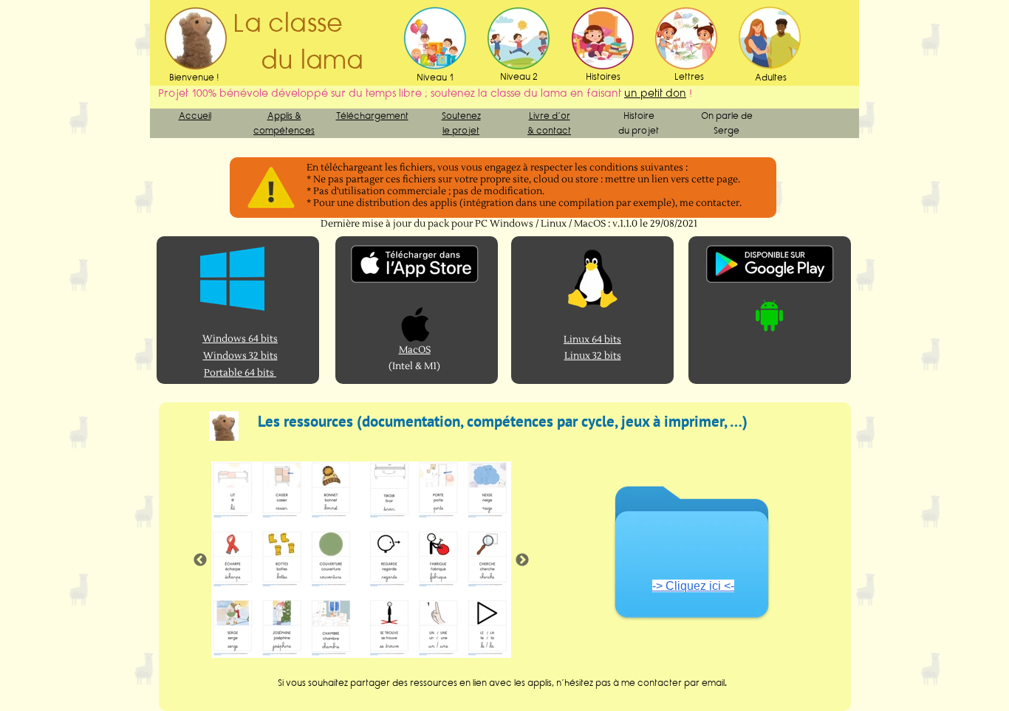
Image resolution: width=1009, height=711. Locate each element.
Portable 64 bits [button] (240, 373)
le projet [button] (460, 130)
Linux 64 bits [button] (592, 340)
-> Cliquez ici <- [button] (693, 586)
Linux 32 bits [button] (592, 356)
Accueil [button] (195, 115)
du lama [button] (298, 60)
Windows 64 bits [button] (240, 339)
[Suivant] (522, 559)
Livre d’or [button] (549, 115)
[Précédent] (200, 559)
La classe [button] (291, 23)
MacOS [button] (415, 350)
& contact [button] (549, 130)
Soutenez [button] (461, 115)
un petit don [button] (655, 93)
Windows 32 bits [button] (240, 356)
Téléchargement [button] (372, 115)
